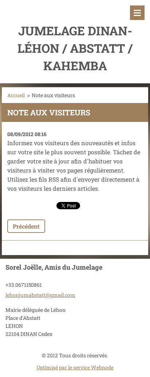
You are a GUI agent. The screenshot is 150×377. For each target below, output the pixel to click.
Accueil (16, 95)
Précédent (26, 226)
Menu (137, 12)
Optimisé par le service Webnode (75, 367)
